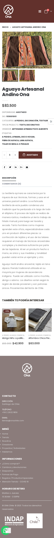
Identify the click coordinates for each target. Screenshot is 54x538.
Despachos (7, 470)
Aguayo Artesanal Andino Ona (23, 92)
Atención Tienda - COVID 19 (15, 481)
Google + (21, 167)
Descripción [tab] (9, 177)
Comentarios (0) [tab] (11, 183)
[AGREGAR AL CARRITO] (47, 313)
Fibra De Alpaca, (11, 140)
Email (27, 167)
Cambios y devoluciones (14, 467)
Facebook (4, 167)
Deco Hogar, (28, 137)
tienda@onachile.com (13, 420)
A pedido (19, 120)
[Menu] (40, 11)
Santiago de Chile (11, 404)
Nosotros (6, 441)
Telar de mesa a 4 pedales (15, 144)
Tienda (5, 437)
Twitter (10, 167)
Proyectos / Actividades (13, 448)
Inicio (5, 27)
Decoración (31, 120)
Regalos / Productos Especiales (17, 478)
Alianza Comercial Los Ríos (21, 335)
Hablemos (7, 451)
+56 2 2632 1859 (9, 412)
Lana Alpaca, (27, 140)
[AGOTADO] (20, 313)
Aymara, (16, 137)
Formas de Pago (10, 474)
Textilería (44, 120)
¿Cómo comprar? (11, 463)
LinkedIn (15, 167)
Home (5, 433)
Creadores (7, 444)
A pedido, (7, 137)
